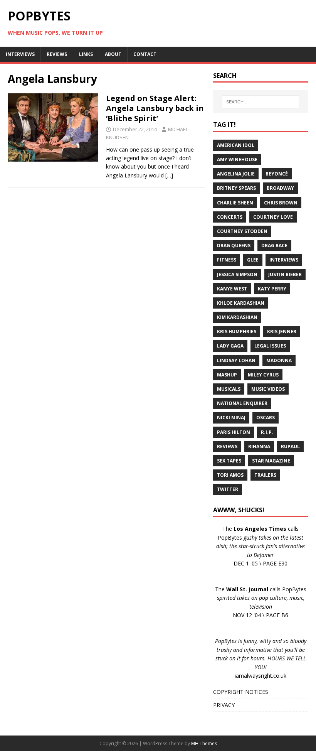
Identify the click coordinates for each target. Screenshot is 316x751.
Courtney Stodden (242, 231)
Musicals (228, 389)
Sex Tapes (229, 460)
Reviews (227, 446)
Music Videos (268, 389)
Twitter (227, 489)
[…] (169, 175)
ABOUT (113, 54)
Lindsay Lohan (236, 360)
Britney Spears (236, 188)
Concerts (229, 217)
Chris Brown (281, 202)
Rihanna (259, 446)
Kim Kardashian (237, 317)
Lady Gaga (230, 346)
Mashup (227, 374)
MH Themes (204, 743)
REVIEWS (57, 54)
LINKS (86, 54)
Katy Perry (272, 288)
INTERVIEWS (20, 54)
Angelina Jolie (236, 173)
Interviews (283, 260)
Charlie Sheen (235, 202)
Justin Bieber (285, 274)
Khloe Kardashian (240, 303)
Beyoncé (277, 173)
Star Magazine (271, 460)
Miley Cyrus (263, 374)
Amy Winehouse (237, 159)
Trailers (265, 475)
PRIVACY (224, 705)
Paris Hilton (233, 432)
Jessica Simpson (237, 274)
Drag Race (274, 245)
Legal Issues (270, 346)
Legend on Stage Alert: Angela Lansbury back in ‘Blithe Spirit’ (155, 108)
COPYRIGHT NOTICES (240, 691)
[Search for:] (260, 101)
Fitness (226, 260)
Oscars (265, 417)
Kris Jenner (281, 331)
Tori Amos (230, 475)
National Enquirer (242, 403)
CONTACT (144, 54)
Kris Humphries (236, 331)
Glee (253, 260)
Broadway (280, 188)
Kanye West (232, 288)
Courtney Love (273, 217)
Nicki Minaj (231, 417)
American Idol (235, 145)
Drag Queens (233, 245)
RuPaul (290, 446)
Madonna (279, 360)
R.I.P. (267, 432)
